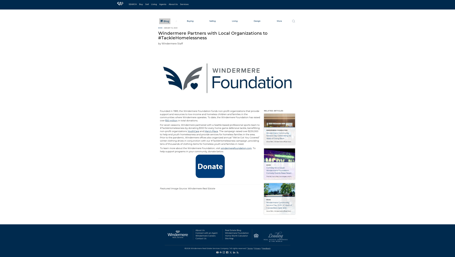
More (160, 28)
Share (451, 32)
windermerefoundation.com (236, 148)
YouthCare (193, 131)
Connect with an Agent (207, 233)
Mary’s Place (211, 131)
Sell (147, 4)
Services (184, 4)
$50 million (171, 120)
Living (154, 4)
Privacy (257, 248)
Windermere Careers (206, 236)
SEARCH (133, 4)
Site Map (229, 238)
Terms (250, 248)
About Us (173, 4)
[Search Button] (293, 21)
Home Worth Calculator (236, 236)
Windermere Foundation (237, 233)
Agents (162, 4)
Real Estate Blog (233, 230)
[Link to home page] (120, 5)
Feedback (266, 248)
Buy (141, 4)
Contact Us (201, 238)
